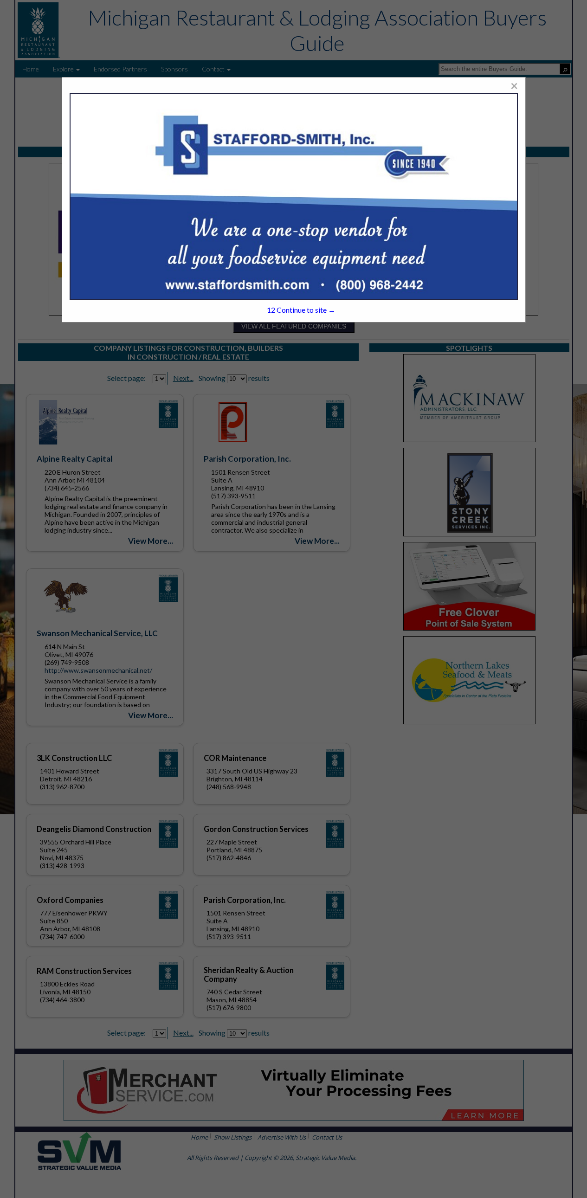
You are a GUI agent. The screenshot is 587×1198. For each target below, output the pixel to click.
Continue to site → (301, 309)
